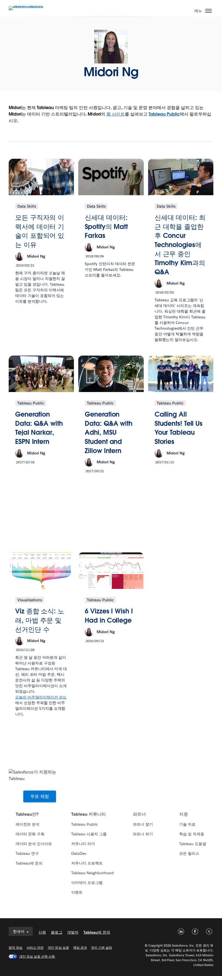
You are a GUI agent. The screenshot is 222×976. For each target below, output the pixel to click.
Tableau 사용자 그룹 (89, 834)
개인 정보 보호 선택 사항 (37, 956)
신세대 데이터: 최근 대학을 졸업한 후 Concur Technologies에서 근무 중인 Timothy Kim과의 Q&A (180, 244)
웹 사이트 (115, 114)
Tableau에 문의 (29, 863)
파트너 (139, 814)
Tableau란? (27, 814)
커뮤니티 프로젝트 (87, 863)
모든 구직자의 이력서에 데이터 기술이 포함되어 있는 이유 (39, 231)
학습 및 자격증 (191, 834)
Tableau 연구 (27, 853)
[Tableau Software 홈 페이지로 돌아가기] (28, 6)
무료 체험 (39, 796)
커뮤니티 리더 (83, 843)
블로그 (56, 932)
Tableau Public (164, 114)
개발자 (73, 932)
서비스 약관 (35, 947)
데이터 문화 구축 (30, 834)
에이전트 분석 (28, 824)
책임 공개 (80, 947)
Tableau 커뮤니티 (88, 814)
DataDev (78, 853)
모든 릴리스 (189, 853)
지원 (183, 814)
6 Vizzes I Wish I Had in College (109, 615)
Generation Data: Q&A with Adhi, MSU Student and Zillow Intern (108, 432)
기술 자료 (187, 824)
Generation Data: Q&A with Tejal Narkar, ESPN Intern (39, 428)
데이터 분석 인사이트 (34, 843)
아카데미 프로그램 (87, 882)
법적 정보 (15, 947)
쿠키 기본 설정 (101, 947)
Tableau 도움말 (192, 843)
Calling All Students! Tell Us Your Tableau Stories (179, 428)
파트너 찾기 (143, 824)
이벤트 (77, 892)
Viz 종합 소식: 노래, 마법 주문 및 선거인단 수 (39, 620)
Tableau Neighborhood (92, 872)
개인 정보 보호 (58, 947)
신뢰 (42, 932)
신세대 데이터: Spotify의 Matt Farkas (106, 226)
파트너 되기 (143, 834)
